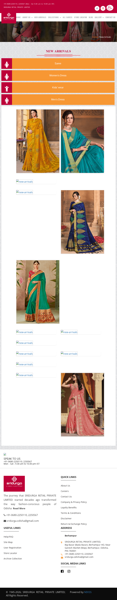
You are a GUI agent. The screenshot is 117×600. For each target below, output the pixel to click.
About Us (27, 17)
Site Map (8, 542)
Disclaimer (66, 518)
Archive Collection (13, 558)
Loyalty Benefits (69, 507)
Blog (91, 17)
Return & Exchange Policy (74, 523)
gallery (98, 17)
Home (18, 17)
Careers (65, 491)
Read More (19, 508)
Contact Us (110, 17)
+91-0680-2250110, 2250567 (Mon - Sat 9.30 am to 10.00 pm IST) (29, 4)
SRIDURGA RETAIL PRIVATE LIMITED (17, 7)
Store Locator (80, 17)
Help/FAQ (8, 536)
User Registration (12, 547)
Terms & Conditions (71, 513)
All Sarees (67, 17)
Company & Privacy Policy (74, 502)
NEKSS (88, 592)
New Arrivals (40, 17)
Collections (53, 17)
